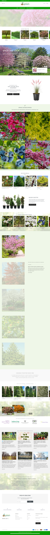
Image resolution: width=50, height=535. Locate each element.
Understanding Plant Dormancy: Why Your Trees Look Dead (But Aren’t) (8, 462)
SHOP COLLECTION (32, 204)
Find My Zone (29, 515)
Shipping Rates (17, 516)
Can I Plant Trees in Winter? (25, 460)
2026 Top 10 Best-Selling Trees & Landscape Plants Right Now (24, 442)
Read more (3, 449)
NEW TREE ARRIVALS (25, 173)
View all (25, 174)
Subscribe (38, 523)
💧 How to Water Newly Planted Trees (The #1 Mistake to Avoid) (8, 442)
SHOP (30, 413)
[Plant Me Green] (25, 4)
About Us (16, 515)
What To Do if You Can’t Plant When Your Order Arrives (40, 442)
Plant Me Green (5, 529)
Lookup (30, 501)
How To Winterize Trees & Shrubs (40, 461)
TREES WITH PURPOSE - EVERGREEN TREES (25, 383)
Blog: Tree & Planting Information (25, 430)
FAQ (27, 516)
